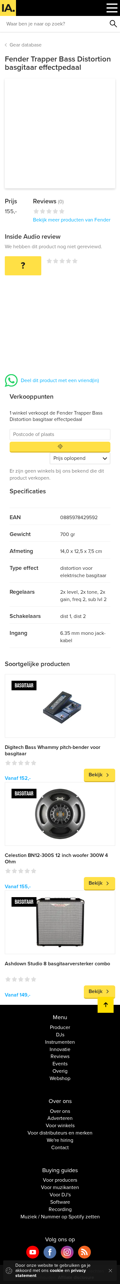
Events (60, 1064)
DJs (60, 1035)
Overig (60, 1071)
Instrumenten (60, 1042)
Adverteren (60, 1118)
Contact (60, 1147)
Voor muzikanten (60, 1187)
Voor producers (60, 1180)
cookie (56, 1270)
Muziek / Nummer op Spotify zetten (60, 1217)
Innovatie (60, 1049)
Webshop (60, 1078)
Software (60, 1202)
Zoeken (113, 24)
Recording (60, 1209)
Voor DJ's (60, 1195)
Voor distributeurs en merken (60, 1133)
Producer (60, 1027)
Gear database (26, 45)
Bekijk (95, 775)
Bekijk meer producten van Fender (71, 220)
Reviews (60, 1056)
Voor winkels (60, 1125)
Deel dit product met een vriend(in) (60, 380)
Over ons (60, 1111)
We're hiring (60, 1140)
